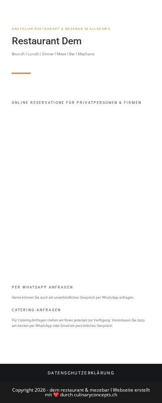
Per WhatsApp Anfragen (42, 287)
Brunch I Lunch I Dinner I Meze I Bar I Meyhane (53, 54)
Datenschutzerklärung (81, 373)
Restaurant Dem (47, 41)
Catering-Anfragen (36, 310)
